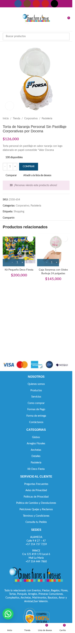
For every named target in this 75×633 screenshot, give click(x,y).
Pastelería (47, 118)
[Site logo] (36, 19)
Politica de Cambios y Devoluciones (36, 503)
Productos (36, 390)
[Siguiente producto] (67, 118)
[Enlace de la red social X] (21, 218)
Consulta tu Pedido (36, 522)
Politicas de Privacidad (36, 497)
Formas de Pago (36, 409)
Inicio (6, 118)
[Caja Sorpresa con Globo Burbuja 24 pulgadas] (53, 249)
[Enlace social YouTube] (36, 3)
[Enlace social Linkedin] (30, 218)
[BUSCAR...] (66, 36)
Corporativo (31, 118)
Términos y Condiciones (36, 516)
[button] (8, 613)
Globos (36, 437)
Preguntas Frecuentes (36, 484)
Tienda (16, 118)
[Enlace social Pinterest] (45, 3)
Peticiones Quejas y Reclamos (36, 509)
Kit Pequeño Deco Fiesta (19, 269)
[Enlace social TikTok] (54, 3)
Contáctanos (36, 422)
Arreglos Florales (36, 443)
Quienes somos (36, 384)
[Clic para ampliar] (9, 106)
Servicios (36, 397)
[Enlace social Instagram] (27, 3)
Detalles (35, 456)
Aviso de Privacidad (36, 490)
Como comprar (36, 403)
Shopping (19, 211)
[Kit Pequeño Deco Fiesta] (19, 249)
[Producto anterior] (58, 118)
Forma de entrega (36, 416)
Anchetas (36, 450)
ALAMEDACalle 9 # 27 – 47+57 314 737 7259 (36, 541)
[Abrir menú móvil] (4, 19)
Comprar (28, 166)
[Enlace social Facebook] (18, 3)
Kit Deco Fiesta (36, 469)
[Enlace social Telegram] (34, 218)
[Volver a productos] (63, 118)
